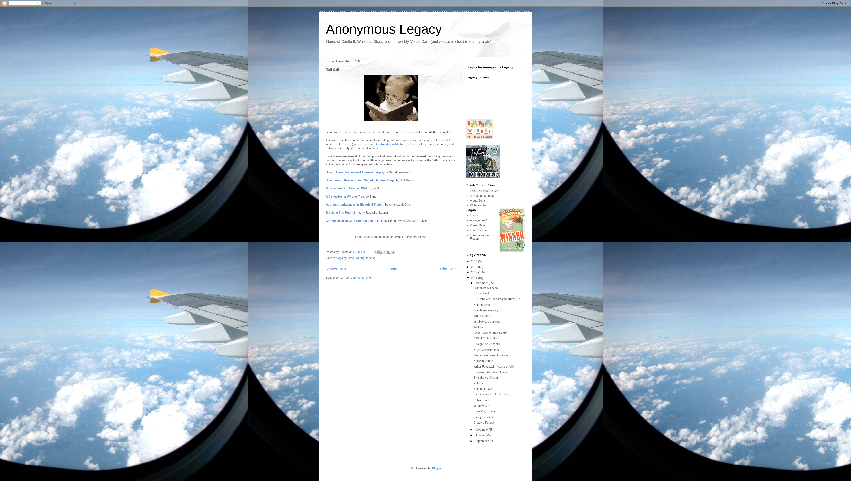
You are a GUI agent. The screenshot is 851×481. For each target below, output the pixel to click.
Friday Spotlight (484, 417)
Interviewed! (481, 293)
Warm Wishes (483, 315)
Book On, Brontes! (486, 411)
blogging (341, 258)
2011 (474, 278)
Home (392, 269)
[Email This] (376, 252)
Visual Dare (477, 200)
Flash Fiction (478, 230)
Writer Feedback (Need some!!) (494, 366)
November (482, 429)
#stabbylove (481, 405)
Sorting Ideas (482, 304)
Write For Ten (478, 205)
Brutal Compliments (486, 349)
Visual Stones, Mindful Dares (492, 394)
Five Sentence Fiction (484, 191)
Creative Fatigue (484, 422)
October (480, 435)
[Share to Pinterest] (393, 252)
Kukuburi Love (483, 389)
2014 (474, 261)
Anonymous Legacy (384, 29)
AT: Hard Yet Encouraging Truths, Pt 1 (498, 299)
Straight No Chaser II (487, 344)
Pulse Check (482, 400)
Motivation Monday (482, 195)
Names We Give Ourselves (491, 355)
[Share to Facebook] (389, 252)
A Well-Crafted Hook (487, 338)
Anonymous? (478, 220)
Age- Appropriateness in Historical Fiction (354, 204)
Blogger (437, 468)
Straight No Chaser (486, 377)
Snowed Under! (483, 360)
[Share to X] (385, 252)
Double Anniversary (486, 310)
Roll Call (479, 383)
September (482, 441)
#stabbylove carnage (487, 321)
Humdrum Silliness (486, 288)
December (482, 283)
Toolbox (479, 327)
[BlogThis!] (380, 252)
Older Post (447, 269)
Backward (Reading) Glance (491, 372)
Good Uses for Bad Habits (490, 333)
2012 (474, 272)
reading (370, 258)
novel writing (356, 258)
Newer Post (336, 269)
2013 (474, 267)
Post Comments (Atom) (359, 277)
